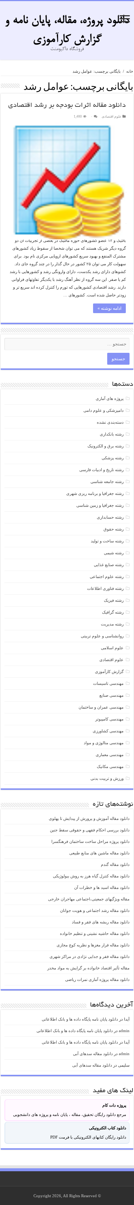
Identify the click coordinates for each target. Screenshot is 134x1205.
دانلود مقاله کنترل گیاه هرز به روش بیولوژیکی (91, 876)
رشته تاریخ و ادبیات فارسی (101, 469)
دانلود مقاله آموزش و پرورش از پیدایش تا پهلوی (89, 818)
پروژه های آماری (110, 398)
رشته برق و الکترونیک (105, 446)
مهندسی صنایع (111, 695)
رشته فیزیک (114, 600)
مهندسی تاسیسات (108, 683)
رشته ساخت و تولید (107, 541)
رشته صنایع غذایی (109, 564)
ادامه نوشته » (109, 308)
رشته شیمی (114, 553)
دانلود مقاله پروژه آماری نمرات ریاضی (97, 979)
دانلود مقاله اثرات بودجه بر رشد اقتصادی (67, 105)
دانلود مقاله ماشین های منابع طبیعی (99, 853)
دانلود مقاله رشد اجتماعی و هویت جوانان (95, 910)
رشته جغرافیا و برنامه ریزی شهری (95, 493)
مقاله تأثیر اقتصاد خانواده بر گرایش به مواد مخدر (88, 968)
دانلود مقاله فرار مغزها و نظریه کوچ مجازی (93, 945)
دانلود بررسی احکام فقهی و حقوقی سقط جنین (90, 830)
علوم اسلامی (112, 648)
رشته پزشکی (113, 458)
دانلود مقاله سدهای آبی (93, 1053)
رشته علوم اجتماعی (107, 576)
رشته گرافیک (113, 612)
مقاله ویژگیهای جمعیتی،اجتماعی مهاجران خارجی (89, 899)
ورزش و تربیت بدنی (107, 778)
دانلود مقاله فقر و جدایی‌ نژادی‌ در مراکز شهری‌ (90, 956)
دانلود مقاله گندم (115, 864)
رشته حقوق (113, 529)
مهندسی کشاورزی (108, 731)
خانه (129, 71)
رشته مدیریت (112, 624)
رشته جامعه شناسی (107, 481)
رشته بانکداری (112, 434)
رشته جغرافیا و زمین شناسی (100, 505)
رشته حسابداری (110, 517)
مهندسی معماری (110, 754)
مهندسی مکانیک (110, 766)
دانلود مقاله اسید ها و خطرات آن (102, 887)
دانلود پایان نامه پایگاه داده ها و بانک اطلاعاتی (80, 1019)
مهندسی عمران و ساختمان (101, 707)
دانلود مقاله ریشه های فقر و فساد (101, 922)
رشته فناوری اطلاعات (105, 588)
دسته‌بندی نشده (110, 422)
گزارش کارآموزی (109, 671)
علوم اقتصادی (111, 116)
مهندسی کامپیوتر (109, 719)
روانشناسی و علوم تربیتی (102, 636)
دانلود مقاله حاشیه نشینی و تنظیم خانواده (95, 933)
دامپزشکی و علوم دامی (103, 410)
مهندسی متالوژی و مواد (104, 743)
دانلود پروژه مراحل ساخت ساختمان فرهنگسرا (90, 841)
